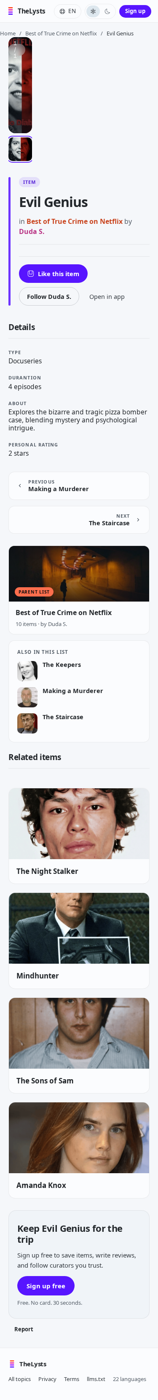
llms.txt (96, 1379)
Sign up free (46, 1286)
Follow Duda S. (49, 296)
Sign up (135, 11)
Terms (71, 1379)
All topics (19, 1379)
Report (23, 1329)
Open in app (107, 296)
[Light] (93, 11)
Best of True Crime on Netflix (61, 33)
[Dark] (107, 11)
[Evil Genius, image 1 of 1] (20, 149)
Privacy (47, 1379)
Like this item (58, 273)
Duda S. (32, 231)
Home (8, 33)
